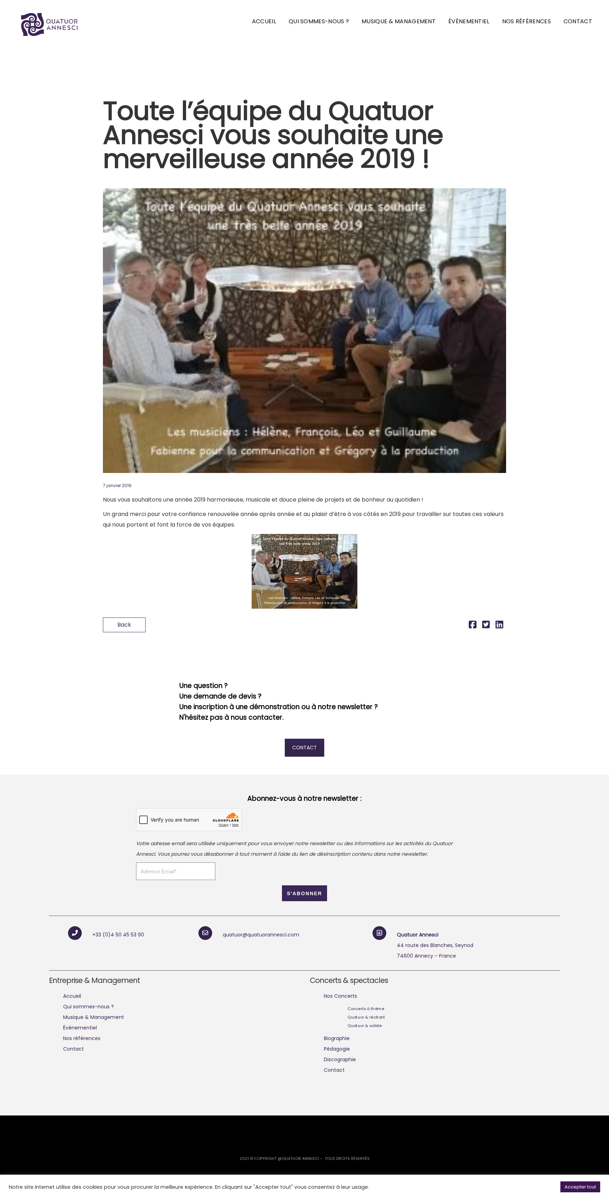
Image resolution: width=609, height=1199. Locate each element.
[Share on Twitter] (486, 626)
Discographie (340, 1059)
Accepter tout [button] (580, 1186)
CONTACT (304, 747)
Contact (578, 21)
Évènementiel (469, 21)
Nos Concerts (340, 996)
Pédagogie (337, 1048)
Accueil (264, 21)
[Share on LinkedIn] (499, 626)
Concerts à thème (365, 1009)
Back (124, 625)
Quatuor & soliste (364, 1025)
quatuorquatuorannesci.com (261, 934)
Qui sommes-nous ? (319, 21)
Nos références (526, 21)
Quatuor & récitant (366, 1017)
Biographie (337, 1038)
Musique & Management (399, 21)
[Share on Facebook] (472, 626)
